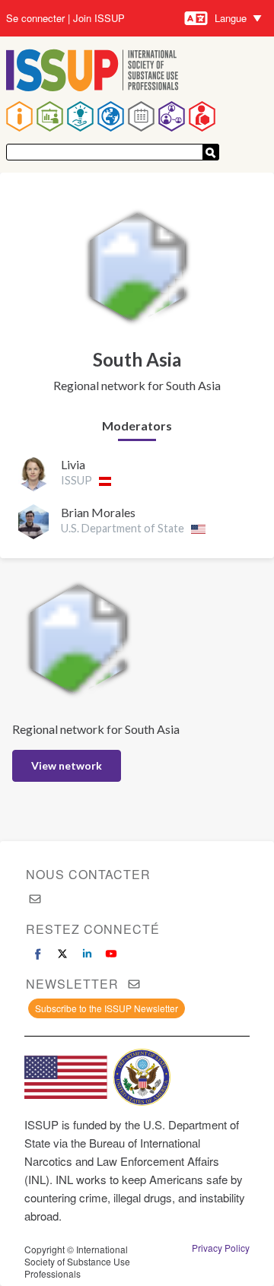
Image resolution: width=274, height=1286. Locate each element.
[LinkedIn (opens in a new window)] (87, 954)
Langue (231, 18)
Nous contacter (88, 874)
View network (66, 765)
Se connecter (35, 18)
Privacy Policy (221, 1248)
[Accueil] (92, 72)
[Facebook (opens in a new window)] (38, 954)
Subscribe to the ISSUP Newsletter (106, 1008)
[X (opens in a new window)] (62, 954)
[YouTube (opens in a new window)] (111, 954)
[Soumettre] (210, 152)
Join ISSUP (99, 18)
